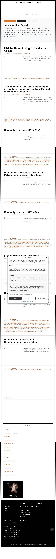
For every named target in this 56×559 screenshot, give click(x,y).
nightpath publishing (14, 327)
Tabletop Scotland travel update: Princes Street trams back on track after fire (11, 524)
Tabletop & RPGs (18, 77)
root (21, 163)
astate (11, 78)
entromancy (11, 323)
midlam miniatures (39, 243)
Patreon (49, 369)
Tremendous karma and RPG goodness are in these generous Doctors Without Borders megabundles (27, 89)
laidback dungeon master (10, 243)
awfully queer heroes (17, 157)
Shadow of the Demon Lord (25, 330)
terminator (6, 164)
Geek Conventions (9, 443)
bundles (20, 119)
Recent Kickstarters (25, 514)
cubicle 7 (15, 241)
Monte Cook (39, 326)
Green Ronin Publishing (24, 324)
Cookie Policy (23, 301)
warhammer (30, 331)
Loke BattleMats (31, 160)
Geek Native (28, 8)
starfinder (34, 330)
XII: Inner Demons (14, 247)
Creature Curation (8, 241)
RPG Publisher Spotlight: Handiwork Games (25, 49)
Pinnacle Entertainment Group (17, 328)
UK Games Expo (8, 471)
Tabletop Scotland (9, 468)
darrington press (22, 159)
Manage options (41, 298)
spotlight (42, 78)
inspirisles (37, 242)
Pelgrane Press (47, 327)
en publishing (12, 242)
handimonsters (21, 78)
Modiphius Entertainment (30, 326)
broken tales (34, 239)
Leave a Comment (27, 53)
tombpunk (20, 331)
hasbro (32, 242)
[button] (46, 257)
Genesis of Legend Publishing (10, 120)
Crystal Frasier (38, 320)
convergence (41, 239)
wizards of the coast (38, 164)
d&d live (19, 241)
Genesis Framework (32, 544)
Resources (7, 457)
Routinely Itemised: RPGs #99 (21, 212)
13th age (12, 320)
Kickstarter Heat (8, 447)
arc (11, 157)
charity (23, 119)
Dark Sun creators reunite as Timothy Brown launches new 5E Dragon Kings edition (11, 536)
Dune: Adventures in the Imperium (35, 241)
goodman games (46, 159)
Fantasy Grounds (18, 323)
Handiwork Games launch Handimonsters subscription (21, 340)
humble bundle (23, 160)
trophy (25, 331)
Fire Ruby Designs (19, 242)
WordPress (40, 544)
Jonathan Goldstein (44, 242)
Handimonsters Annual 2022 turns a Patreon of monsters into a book (25, 173)
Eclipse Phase (40, 119)
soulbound (38, 245)
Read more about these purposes (25, 294)
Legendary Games (20, 243)
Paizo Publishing (34, 327)
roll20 (17, 163)
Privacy (6, 510)
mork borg (24, 161)
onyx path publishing (39, 161)
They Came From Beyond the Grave (17, 164)
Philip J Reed (7, 328)
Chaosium (45, 157)
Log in (44, 544)
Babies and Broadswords (28, 157)
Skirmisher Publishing (36, 163)
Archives (6, 429)
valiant (10, 121)
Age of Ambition (13, 119)
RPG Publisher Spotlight (10, 461)
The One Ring (48, 78)
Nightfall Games (30, 161)
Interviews (12, 77)
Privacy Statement (30, 301)
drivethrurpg (34, 119)
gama (36, 323)
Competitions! (23, 517)
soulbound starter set (46, 245)
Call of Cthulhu (38, 157)
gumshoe (32, 324)
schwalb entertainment (13, 330)
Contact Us (7, 506)
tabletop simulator (46, 163)
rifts (35, 328)
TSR (26, 164)
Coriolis (33, 320)
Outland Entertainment (25, 327)
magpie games (37, 120)
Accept (15, 298)
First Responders (26, 323)
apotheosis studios (14, 239)
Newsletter (7, 450)
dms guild (28, 119)
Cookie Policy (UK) (9, 440)
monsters (45, 202)
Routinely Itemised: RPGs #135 (22, 130)
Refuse (28, 298)
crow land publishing (12, 159)
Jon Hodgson (37, 78)
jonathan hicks (15, 326)
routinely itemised (26, 163)
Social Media (7, 464)
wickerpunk (30, 164)
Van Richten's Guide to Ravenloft (24, 246)
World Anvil (46, 164)
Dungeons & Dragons (15, 202)
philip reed (13, 163)
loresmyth (21, 326)
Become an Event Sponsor (11, 433)
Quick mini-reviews (25, 510)
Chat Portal (7, 436)
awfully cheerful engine (25, 239)
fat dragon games (30, 159)
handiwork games (29, 78)
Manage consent (52, 529)
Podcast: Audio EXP (9, 475)
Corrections (7, 508)
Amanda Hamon (17, 320)
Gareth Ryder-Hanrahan (43, 323)
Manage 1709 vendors (14, 294)
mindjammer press (40, 160)
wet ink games (35, 246)
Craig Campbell (47, 239)
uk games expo (13, 246)
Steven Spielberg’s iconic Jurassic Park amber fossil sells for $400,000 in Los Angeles (12, 530)
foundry (32, 323)
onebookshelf (10, 245)
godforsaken (7, 324)
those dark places (14, 331)
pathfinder (16, 245)
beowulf (15, 78)
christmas (28, 320)
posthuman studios (44, 120)
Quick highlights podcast (26, 512)
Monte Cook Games (46, 326)
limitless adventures (29, 243)
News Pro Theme (22, 544)
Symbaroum (7, 246)
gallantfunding (38, 159)
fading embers (47, 119)
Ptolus (21, 245)
